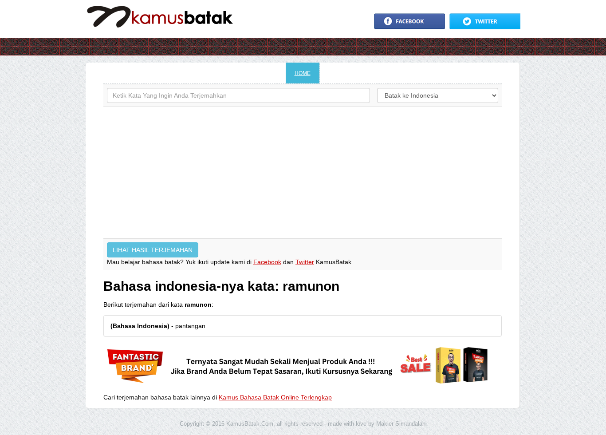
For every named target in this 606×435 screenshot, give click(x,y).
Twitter (304, 261)
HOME (303, 73)
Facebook (267, 261)
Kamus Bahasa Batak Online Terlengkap (275, 397)
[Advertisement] (302, 173)
